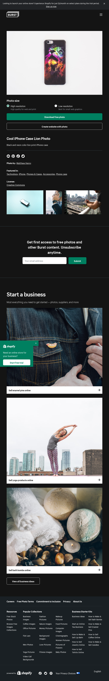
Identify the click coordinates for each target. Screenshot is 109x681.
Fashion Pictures (42, 618)
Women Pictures (63, 640)
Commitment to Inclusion (48, 601)
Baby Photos (61, 651)
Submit (77, 260)
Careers (10, 601)
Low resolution (65, 106)
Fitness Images (45, 651)
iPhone (22, 173)
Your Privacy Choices (66, 673)
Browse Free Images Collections (12, 626)
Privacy (67, 601)
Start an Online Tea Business (78, 625)
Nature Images (45, 623)
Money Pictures (46, 628)
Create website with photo (54, 126)
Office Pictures (29, 628)
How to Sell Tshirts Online (78, 651)
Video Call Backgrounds (28, 658)
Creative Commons (16, 184)
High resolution (18, 106)
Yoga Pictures (29, 651)
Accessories (49, 173)
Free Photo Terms (25, 601)
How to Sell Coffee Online (94, 636)
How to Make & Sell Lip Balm (78, 636)
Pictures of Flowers (60, 646)
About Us (77, 601)
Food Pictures (61, 623)
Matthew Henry (23, 163)
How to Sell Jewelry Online (78, 643)
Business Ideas (78, 616)
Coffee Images (29, 623)
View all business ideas (23, 581)
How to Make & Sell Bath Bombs (95, 618)
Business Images (27, 618)
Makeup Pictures (59, 618)
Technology (12, 173)
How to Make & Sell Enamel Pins (94, 626)
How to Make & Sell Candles (94, 643)
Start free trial (16, 362)
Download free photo (54, 116)
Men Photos (28, 644)
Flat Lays (26, 635)
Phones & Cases (34, 173)
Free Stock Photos (11, 618)
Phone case (61, 173)
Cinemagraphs (62, 635)
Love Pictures (45, 644)
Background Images (44, 637)
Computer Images (60, 630)
